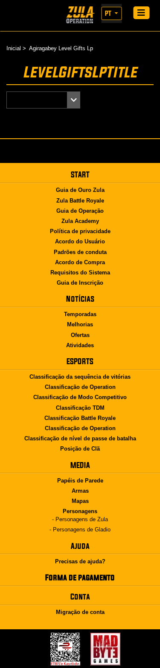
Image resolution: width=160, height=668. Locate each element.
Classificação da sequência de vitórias (80, 377)
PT (109, 13)
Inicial (13, 48)
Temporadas (80, 314)
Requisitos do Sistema (80, 272)
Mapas (80, 501)
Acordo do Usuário (80, 241)
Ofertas (80, 335)
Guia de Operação (80, 211)
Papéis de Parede (80, 480)
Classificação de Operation (80, 387)
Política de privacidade (80, 231)
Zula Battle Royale (80, 200)
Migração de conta (80, 612)
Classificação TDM (80, 408)
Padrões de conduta (80, 252)
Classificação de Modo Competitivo (80, 397)
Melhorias (80, 324)
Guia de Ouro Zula (80, 190)
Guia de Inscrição (80, 283)
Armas (80, 491)
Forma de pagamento (80, 577)
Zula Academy (80, 221)
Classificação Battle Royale (80, 418)
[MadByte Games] (105, 649)
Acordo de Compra (80, 262)
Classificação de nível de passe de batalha (80, 438)
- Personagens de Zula (80, 519)
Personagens (80, 511)
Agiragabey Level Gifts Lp (61, 48)
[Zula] (80, 15)
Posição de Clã (80, 448)
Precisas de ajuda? (80, 561)
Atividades (80, 345)
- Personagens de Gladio (80, 529)
